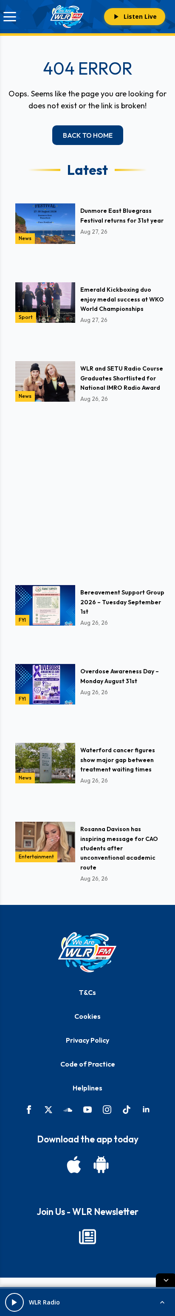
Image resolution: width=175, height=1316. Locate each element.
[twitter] (48, 1109)
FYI (22, 620)
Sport (26, 317)
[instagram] (107, 1109)
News (25, 238)
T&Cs (87, 992)
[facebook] (29, 1109)
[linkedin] (146, 1109)
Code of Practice (87, 1064)
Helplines (87, 1088)
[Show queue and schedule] (162, 1302)
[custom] (68, 1109)
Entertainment (36, 856)
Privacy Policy (87, 1040)
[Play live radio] (14, 1302)
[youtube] (87, 1109)
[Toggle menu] (9, 16)
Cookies (87, 1016)
